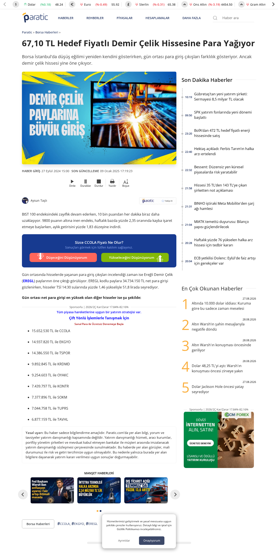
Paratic (27, 32)
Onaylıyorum (151, 540)
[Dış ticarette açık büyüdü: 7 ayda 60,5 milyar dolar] (146, 490)
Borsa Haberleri (46, 32)
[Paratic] (35, 18)
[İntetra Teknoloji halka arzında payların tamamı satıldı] (99, 490)
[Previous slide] (4, 4)
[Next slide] (273, 4)
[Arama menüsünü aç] (215, 17)
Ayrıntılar (124, 540)
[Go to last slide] (23, 494)
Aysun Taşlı (39, 200)
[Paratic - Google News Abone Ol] (157, 202)
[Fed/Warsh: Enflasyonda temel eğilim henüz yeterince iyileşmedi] (52, 490)
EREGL (28, 280)
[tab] (97, 511)
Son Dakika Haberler (207, 79)
